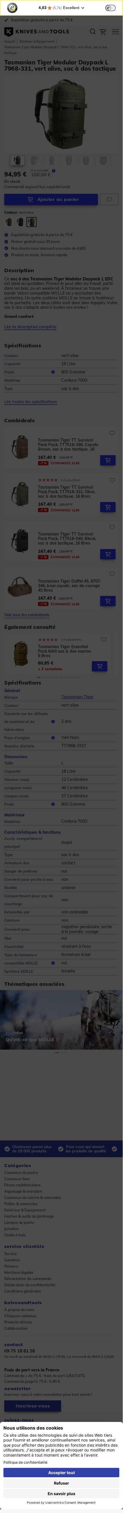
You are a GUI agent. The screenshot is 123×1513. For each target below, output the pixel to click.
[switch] (110, 8)
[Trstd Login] (113, 7)
